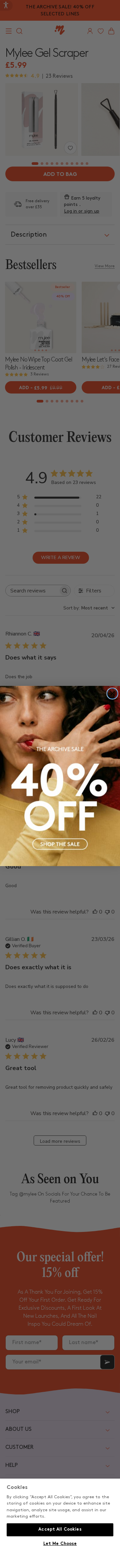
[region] (60, 1515)
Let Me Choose (60, 1544)
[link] (60, 776)
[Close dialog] (112, 693)
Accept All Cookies (59, 1530)
